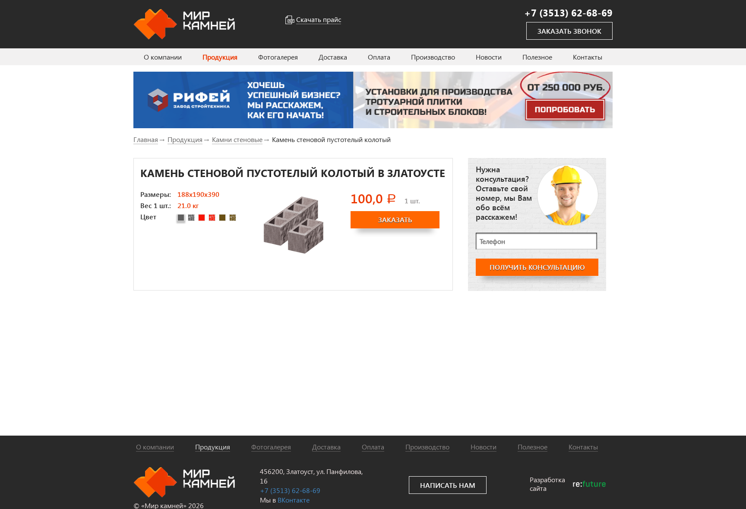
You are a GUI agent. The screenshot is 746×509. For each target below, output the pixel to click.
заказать (395, 219)
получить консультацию (537, 267)
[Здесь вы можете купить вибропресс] (373, 100)
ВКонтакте (294, 499)
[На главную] (184, 23)
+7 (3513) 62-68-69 (290, 490)
